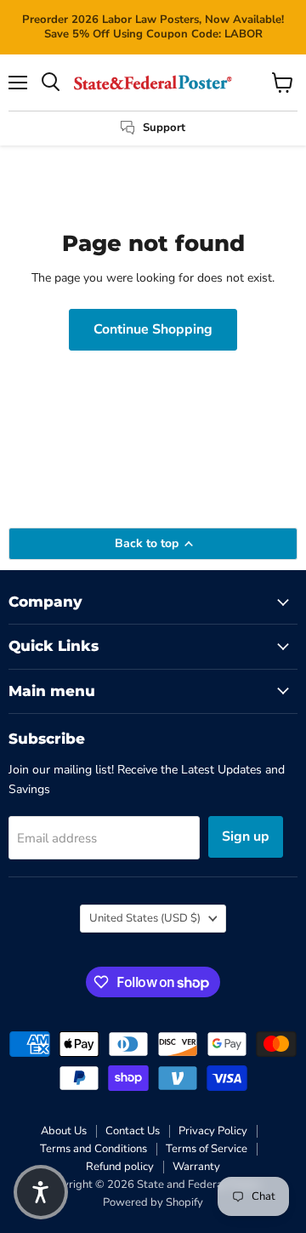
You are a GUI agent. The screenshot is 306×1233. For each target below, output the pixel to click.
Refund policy (120, 1166)
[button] (41, 1192)
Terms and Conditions (93, 1148)
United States (145, 918)
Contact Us (132, 1131)
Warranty (196, 1166)
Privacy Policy (212, 1131)
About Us (64, 1131)
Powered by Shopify (153, 1202)
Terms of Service (206, 1148)
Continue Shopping (153, 329)
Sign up (245, 836)
